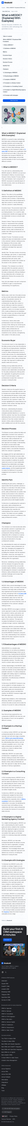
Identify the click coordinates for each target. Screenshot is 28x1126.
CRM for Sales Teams (7, 1030)
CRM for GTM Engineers (8, 1016)
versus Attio (4, 1071)
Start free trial (14, 100)
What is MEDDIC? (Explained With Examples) (12, 40)
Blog (2, 1088)
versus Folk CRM (6, 1074)
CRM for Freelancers (7, 1024)
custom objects (6, 468)
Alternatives (4, 1079)
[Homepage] (7, 2)
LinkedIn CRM (5, 989)
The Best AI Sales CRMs (8, 1041)
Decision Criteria (7, 58)
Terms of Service (6, 1119)
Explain (3, 7)
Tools (2, 1090)
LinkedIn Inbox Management (9, 1060)
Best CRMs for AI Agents (8, 1052)
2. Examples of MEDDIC (9, 79)
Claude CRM (4, 983)
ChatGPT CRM (5, 986)
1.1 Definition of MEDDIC (9, 48)
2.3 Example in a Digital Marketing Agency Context (14, 91)
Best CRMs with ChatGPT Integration (11, 1046)
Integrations (4, 1082)
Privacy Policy (13, 1116)
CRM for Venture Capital (8, 1022)
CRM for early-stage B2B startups (14, 738)
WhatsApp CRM (5, 992)
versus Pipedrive (5, 1068)
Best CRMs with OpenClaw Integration (11, 1049)
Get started (6, 939)
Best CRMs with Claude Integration (10, 1044)
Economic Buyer (7, 55)
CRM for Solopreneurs (7, 1027)
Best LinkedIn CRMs (6, 1055)
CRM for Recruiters (6, 1019)
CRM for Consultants (7, 1014)
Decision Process (7, 62)
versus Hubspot (5, 1077)
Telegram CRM (5, 994)
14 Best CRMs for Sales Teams (9, 1057)
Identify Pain (6, 65)
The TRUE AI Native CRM (8, 1038)
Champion (5, 69)
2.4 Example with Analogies (10, 95)
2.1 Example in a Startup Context (11, 83)
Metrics (5, 52)
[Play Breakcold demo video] (14, 950)
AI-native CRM (22, 593)
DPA (14, 1119)
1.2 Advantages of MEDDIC (10, 72)
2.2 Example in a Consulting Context (12, 86)
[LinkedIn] (2, 972)
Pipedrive (6, 912)
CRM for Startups (6, 1011)
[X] (6, 972)
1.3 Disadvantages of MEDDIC (11, 76)
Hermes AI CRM (5, 1000)
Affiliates (3, 1085)
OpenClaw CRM (5, 997)
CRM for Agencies (6, 1008)
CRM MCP (4, 981)
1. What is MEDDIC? (8, 45)
